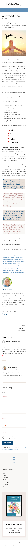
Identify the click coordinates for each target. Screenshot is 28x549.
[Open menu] (14, 10)
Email (4, 425)
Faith (4, 475)
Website (4, 432)
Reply (4, 359)
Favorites (5, 477)
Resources (5, 484)
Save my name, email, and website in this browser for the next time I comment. (14, 437)
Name (4, 418)
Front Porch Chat (7, 482)
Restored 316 (21, 545)
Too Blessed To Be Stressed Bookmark (21, 328)
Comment (5, 396)
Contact (5, 487)
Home (4, 542)
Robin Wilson (12, 367)
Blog (4, 473)
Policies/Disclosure (20, 542)
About (9, 542)
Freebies (5, 480)
